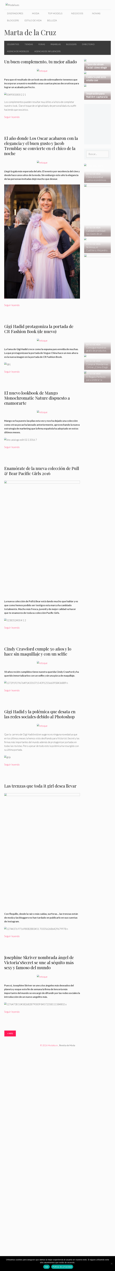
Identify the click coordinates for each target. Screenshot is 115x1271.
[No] (111, 1263)
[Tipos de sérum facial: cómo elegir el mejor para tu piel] (97, 68)
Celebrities (13, 44)
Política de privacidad (62, 1267)
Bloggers (13, 20)
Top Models (55, 13)
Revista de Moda (67, 1045)
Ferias (41, 44)
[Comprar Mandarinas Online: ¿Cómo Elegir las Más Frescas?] (95, 368)
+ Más (10, 1033)
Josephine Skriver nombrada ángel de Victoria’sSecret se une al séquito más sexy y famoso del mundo (39, 962)
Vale (46, 1267)
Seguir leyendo (12, 117)
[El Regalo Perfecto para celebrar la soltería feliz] (95, 380)
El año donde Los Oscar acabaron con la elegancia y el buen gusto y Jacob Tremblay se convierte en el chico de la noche (41, 145)
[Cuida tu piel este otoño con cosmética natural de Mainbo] (97, 81)
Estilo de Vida (33, 20)
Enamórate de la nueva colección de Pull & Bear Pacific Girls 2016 (41, 470)
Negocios (77, 13)
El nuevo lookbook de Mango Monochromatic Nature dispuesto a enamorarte (37, 398)
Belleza (52, 20)
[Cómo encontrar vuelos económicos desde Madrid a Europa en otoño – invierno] (95, 181)
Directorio (88, 44)
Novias (96, 13)
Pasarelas (55, 44)
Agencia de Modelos (18, 51)
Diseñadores (15, 13)
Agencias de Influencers (47, 51)
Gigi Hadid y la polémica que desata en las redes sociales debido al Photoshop (39, 714)
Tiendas (29, 44)
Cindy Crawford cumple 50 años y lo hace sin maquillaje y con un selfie (37, 651)
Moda (35, 13)
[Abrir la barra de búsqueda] (106, 20)
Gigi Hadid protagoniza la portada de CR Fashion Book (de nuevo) (38, 328)
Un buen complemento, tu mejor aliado (40, 61)
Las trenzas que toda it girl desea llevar (40, 786)
